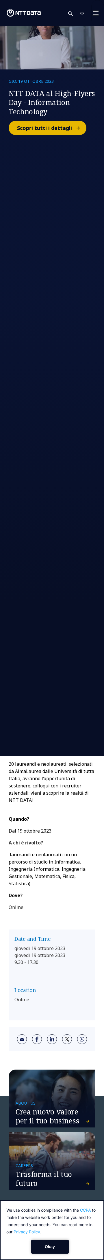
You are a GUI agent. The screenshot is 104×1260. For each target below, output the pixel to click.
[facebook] (37, 1039)
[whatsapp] (82, 1039)
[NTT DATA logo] (23, 13)
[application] (52, 1230)
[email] (22, 1039)
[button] (74, 13)
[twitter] (67, 1039)
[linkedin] (52, 1039)
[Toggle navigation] (97, 13)
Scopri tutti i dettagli (44, 127)
